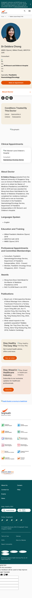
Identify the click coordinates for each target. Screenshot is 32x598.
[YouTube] (22, 521)
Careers (19, 485)
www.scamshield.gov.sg (21, 6)
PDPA (2, 540)
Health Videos (24, 510)
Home (2, 16)
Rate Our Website (21, 540)
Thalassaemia (16, 117)
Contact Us (5, 489)
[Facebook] (3, 521)
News (3, 498)
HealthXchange (10, 510)
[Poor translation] (5, 574)
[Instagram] (17, 521)
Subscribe (8, 390)
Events (3, 494)
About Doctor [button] (7, 92)
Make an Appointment (16, 83)
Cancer (7, 114)
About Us (4, 485)
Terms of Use (5, 536)
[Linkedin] (12, 521)
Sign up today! (10, 358)
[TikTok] (8, 521)
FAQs (18, 489)
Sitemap (18, 536)
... (6, 16)
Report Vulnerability (6, 544)
